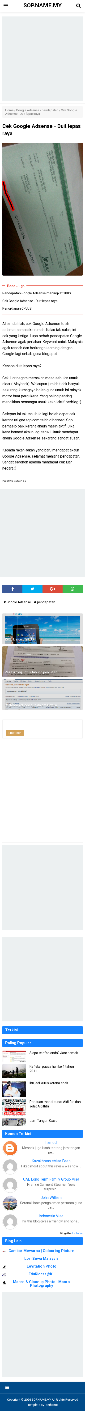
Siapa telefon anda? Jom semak (54, 1053)
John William (51, 1197)
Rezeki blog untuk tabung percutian (31, 672)
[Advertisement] (42, 58)
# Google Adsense (18, 602)
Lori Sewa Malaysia (41, 1258)
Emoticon (14, 733)
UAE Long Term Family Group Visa (51, 1179)
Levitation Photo (41, 1266)
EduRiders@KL (42, 1274)
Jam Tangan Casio (43, 1120)
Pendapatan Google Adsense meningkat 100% (37, 293)
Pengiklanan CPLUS (17, 308)
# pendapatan (44, 602)
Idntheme (51, 1405)
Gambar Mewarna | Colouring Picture (41, 1251)
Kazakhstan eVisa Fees (51, 1161)
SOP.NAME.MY (41, 1399)
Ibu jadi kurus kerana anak (49, 1083)
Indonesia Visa (51, 1216)
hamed (51, 1142)
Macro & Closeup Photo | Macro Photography (41, 1284)
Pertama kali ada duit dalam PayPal (31, 705)
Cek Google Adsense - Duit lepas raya (30, 301)
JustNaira (77, 1233)
